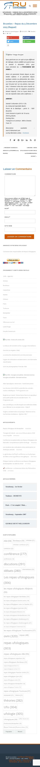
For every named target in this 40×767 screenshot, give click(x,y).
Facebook (26, 133)
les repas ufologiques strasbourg (16, 619)
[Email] (35, 140)
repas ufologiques (16, 645)
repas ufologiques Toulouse (17, 691)
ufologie (13, 714)
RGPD (31, 758)
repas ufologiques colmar (12, 669)
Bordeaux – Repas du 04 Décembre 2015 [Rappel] (11, 150)
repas (24, 635)
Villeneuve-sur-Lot (8, 322)
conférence (15, 554)
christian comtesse (21, 545)
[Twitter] (14, 140)
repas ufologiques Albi (16, 654)
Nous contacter (24, 762)
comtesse (8, 549)
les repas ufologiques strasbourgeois (17, 623)
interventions (28, 569)
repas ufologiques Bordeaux (15, 662)
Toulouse (6, 308)
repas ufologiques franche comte (16, 672)
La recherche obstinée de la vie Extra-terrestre (17, 355)
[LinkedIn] (27, 140)
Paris (4, 304)
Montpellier (6, 313)
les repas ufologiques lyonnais (15, 608)
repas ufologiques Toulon (12, 687)
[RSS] (31, 140)
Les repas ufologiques (19, 580)
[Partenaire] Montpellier (12, 723)
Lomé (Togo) (7, 327)
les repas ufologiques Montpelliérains (17, 615)
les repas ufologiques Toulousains (19, 630)
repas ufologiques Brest (11, 665)
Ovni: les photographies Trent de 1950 (15, 366)
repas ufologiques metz (12, 680)
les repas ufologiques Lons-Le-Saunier (18, 604)
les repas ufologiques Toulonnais (14, 626)
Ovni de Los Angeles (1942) (11, 350)
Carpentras (6, 290)
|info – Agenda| (8, 276)
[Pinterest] (18, 140)
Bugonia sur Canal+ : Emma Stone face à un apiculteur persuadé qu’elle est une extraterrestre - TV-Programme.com (20, 397)
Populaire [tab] (9, 731)
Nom (6, 208)
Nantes (5, 295)
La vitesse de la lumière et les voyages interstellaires (19, 346)
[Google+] (23, 140)
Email (7, 217)
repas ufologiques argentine (14, 658)
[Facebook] (10, 140)
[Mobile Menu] (35, 6)
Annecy (5, 281)
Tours (5, 317)
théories (13, 700)
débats (12, 571)
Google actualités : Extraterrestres (15, 377)
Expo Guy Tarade (15, 760)
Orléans (5, 299)
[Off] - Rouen (24, 719)
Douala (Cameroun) (9, 331)
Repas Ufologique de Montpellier (13, 428)
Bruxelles (33, 31)
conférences (9, 559)
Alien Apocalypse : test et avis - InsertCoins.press (18, 383)
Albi (7, 541)
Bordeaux (6, 285)
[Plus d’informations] (8, 45)
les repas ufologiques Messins (14, 612)
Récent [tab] (20, 731)
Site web (8, 226)
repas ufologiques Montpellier (14, 683)
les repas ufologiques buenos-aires (16, 600)
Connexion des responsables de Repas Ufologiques (19, 251)
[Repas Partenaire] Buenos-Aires (16, 727)
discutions (14, 564)
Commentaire (10, 174)
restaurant (9, 695)
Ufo (10, 707)
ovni (11, 636)
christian (30, 540)
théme (19, 695)
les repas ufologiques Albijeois (18, 590)
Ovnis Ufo (21, 339)
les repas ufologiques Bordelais (16, 597)
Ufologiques (10, 719)
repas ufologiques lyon (13, 676)
